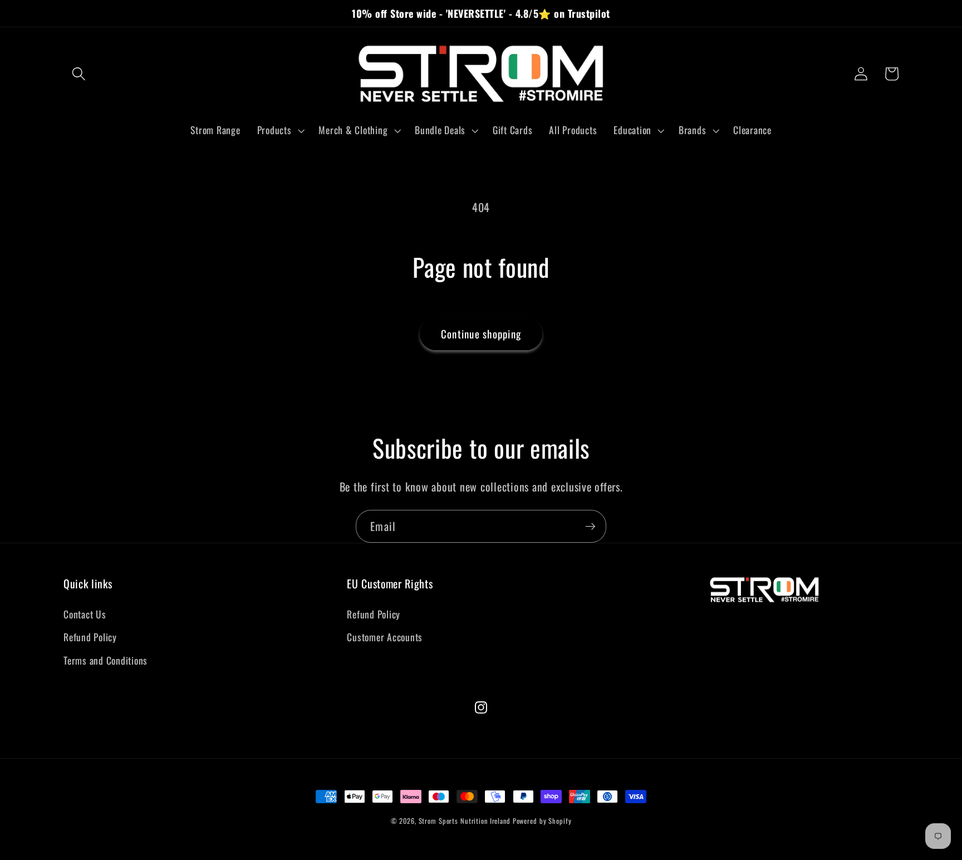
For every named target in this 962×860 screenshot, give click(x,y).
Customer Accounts (385, 637)
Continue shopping (481, 333)
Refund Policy (90, 637)
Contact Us (84, 614)
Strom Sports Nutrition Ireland (465, 820)
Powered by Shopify (542, 820)
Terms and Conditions (105, 660)
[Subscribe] (590, 526)
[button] (78, 73)
